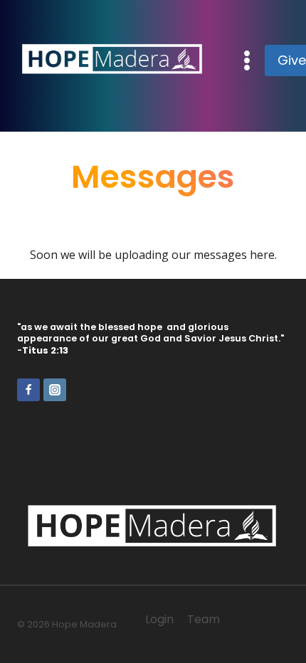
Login (159, 619)
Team (203, 619)
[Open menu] (247, 60)
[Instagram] (54, 389)
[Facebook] (28, 389)
